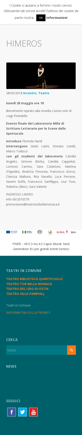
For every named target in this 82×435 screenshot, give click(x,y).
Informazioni (56, 17)
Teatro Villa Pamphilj (25, 294)
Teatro (43, 93)
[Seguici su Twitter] (22, 412)
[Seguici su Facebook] (11, 412)
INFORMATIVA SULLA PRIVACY (28, 312)
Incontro (30, 93)
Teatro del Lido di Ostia (27, 289)
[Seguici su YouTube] (33, 412)
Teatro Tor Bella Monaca (29, 284)
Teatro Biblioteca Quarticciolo (34, 279)
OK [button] (41, 18)
